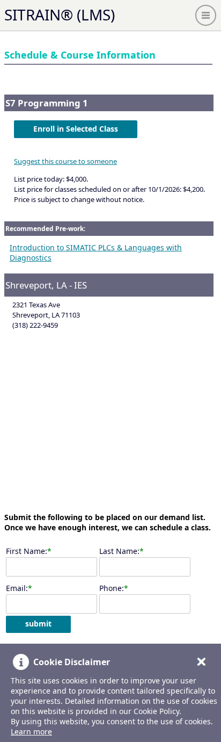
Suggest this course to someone (65, 161)
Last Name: (119, 551)
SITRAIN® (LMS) (59, 14)
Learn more (31, 731)
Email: (17, 588)
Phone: (111, 588)
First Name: (26, 551)
